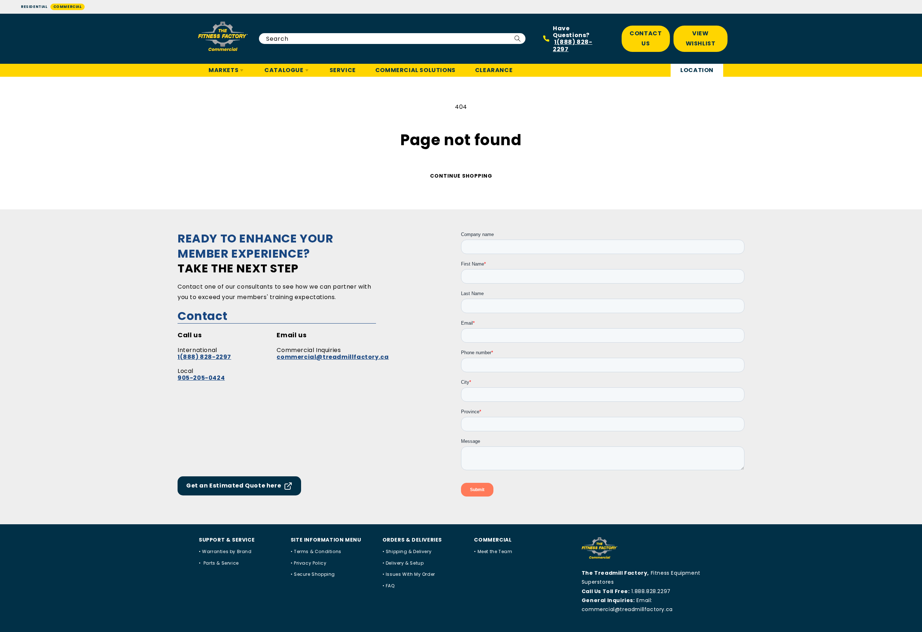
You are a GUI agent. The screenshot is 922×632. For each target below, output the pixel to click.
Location (696, 70)
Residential (34, 6)
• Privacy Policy (309, 563)
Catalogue (283, 70)
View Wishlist (701, 38)
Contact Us (646, 38)
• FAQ (388, 586)
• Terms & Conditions (316, 551)
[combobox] (392, 38)
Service (343, 70)
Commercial (67, 6)
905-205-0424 (201, 378)
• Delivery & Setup (403, 563)
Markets (223, 70)
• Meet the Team (493, 551)
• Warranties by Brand (225, 551)
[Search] (517, 38)
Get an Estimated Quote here (233, 485)
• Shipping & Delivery (407, 551)
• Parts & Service (219, 563)
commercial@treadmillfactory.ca (333, 357)
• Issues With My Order (408, 574)
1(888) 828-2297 (572, 45)
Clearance (494, 70)
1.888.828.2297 (650, 591)
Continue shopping (461, 175)
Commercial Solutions (415, 70)
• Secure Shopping (313, 574)
